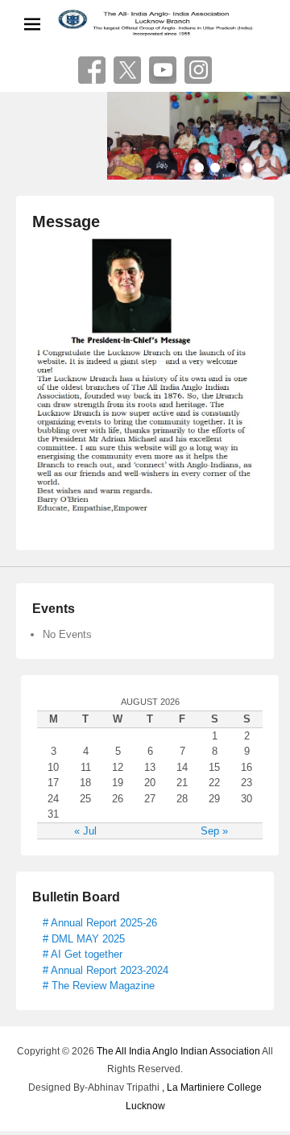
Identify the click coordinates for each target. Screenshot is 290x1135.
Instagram (198, 70)
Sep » (214, 831)
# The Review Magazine (99, 986)
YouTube (162, 70)
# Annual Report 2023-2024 (105, 970)
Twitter (127, 70)
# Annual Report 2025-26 (100, 923)
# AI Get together (82, 954)
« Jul (85, 831)
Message (66, 221)
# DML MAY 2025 (84, 939)
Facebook (92, 70)
